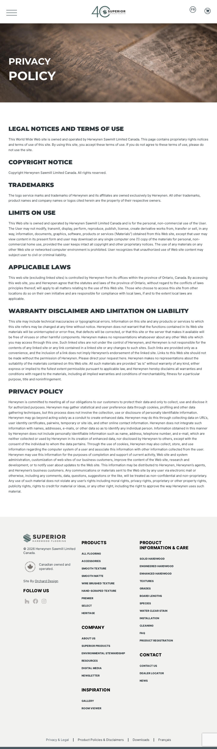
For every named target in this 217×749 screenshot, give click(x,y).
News (144, 680)
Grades (145, 588)
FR (193, 9)
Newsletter (91, 675)
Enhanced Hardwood (156, 573)
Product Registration (156, 640)
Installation (149, 618)
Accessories (91, 561)
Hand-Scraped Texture (99, 590)
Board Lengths (151, 596)
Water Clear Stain (153, 610)
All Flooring (91, 553)
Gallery (88, 700)
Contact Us (148, 665)
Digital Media (92, 668)
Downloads (141, 740)
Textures (147, 581)
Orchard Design (46, 581)
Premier (87, 598)
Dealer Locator (152, 673)
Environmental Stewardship (103, 653)
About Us (88, 638)
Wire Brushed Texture (98, 583)
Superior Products (96, 645)
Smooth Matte (92, 576)
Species (145, 603)
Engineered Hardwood (157, 566)
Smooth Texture (94, 568)
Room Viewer (91, 708)
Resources (90, 660)
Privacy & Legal (57, 740)
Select (87, 605)
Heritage (88, 613)
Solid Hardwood (152, 558)
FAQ (142, 633)
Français (164, 740)
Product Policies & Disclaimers (101, 740)
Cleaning (146, 625)
